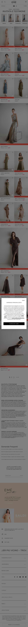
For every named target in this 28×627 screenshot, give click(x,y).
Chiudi (23, 300)
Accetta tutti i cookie (14, 323)
